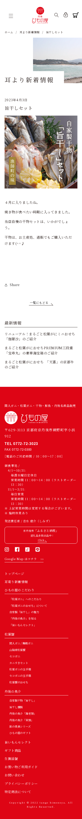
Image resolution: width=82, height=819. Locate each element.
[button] (12, 16)
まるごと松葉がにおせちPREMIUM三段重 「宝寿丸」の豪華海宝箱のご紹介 (41, 350)
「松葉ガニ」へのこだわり (25, 599)
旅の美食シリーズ (20, 726)
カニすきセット (18, 663)
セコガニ (14, 656)
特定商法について (18, 791)
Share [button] (15, 284)
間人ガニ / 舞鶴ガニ (21, 643)
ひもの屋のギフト (20, 733)
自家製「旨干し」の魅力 (24, 612)
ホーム (9, 32)
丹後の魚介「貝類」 (21, 720)
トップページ (14, 573)
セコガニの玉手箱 (20, 675)
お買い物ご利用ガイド (21, 767)
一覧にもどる (39, 302)
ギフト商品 (13, 750)
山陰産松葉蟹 (17, 650)
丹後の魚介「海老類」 (22, 713)
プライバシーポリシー (21, 783)
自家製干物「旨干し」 (22, 700)
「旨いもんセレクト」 (22, 625)
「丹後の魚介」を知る (22, 618)
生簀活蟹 (11, 758)
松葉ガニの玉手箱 (20, 669)
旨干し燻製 (16, 707)
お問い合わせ (15, 775)
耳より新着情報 (30, 32)
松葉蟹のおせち (18, 682)
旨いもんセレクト (18, 742)
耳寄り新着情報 (16, 581)
